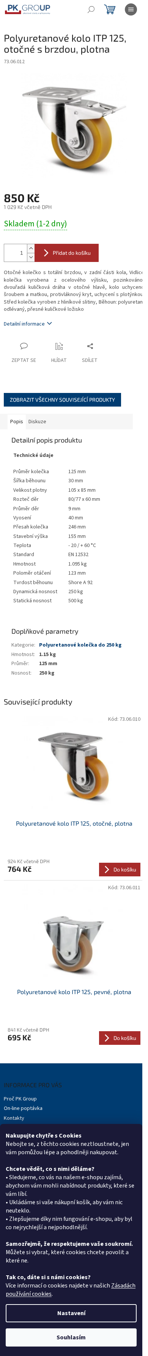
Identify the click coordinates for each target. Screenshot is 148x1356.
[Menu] (131, 9)
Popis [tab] (16, 422)
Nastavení (71, 1313)
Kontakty (14, 1118)
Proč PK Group (20, 1099)
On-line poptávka (23, 1108)
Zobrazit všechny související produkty (62, 399)
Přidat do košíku (72, 252)
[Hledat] (91, 9)
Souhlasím (71, 1337)
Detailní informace (24, 324)
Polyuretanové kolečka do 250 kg (80, 645)
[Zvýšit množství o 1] (31, 248)
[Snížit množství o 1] (31, 257)
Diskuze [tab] (37, 422)
